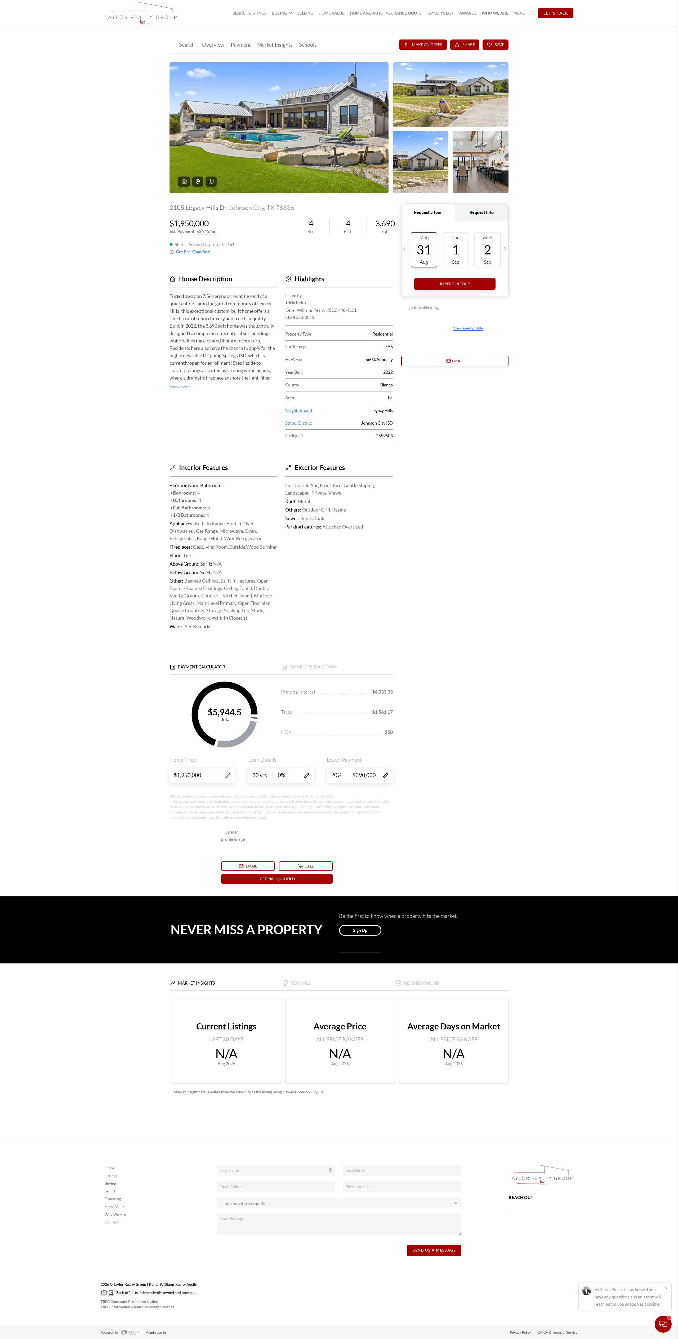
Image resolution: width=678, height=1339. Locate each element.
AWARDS (467, 13)
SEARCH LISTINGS (249, 13)
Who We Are (115, 1214)
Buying (110, 1183)
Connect (112, 1222)
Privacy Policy (520, 1332)
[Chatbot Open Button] (663, 1324)
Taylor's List (440, 13)
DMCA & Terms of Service (557, 1332)
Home (109, 1168)
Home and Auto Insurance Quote (386, 13)
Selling (110, 1191)
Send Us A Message (434, 1250)
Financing (113, 1199)
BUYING (279, 13)
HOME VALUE (332, 13)
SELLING (305, 13)
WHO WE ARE (495, 13)
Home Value (114, 1207)
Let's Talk (555, 13)
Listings (111, 1176)
